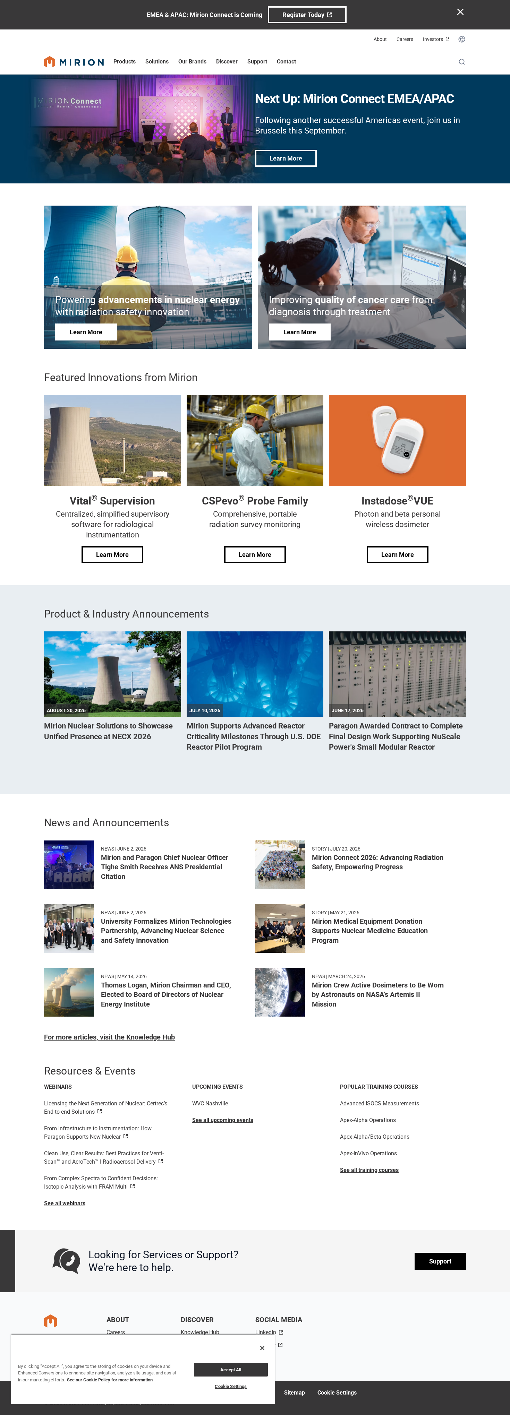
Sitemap (294, 1392)
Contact (286, 61)
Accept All (230, 1369)
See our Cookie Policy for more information (110, 1379)
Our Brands (192, 61)
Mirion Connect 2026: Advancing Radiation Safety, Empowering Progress (377, 862)
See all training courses (369, 1170)
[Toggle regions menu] (462, 39)
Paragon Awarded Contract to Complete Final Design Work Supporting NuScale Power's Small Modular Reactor (396, 736)
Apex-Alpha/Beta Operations (374, 1136)
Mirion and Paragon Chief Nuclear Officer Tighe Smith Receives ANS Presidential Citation (164, 867)
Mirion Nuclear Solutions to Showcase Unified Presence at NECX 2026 (108, 731)
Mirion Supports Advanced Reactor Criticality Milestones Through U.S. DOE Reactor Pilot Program (254, 736)
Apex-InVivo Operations (368, 1153)
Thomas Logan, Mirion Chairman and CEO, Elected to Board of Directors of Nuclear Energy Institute (166, 994)
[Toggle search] (462, 62)
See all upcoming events (222, 1120)
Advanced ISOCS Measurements (379, 1103)
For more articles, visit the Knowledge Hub (109, 1037)
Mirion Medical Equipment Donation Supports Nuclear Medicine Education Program (370, 930)
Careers (405, 39)
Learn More (286, 158)
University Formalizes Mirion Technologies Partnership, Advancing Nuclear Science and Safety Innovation (166, 930)
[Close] (262, 1348)
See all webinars (64, 1203)
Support (440, 1261)
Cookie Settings (337, 1392)
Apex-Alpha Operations (368, 1120)
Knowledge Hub (200, 1332)
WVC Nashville (210, 1103)
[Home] (74, 61)
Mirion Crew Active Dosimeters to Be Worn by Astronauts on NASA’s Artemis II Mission (378, 994)
